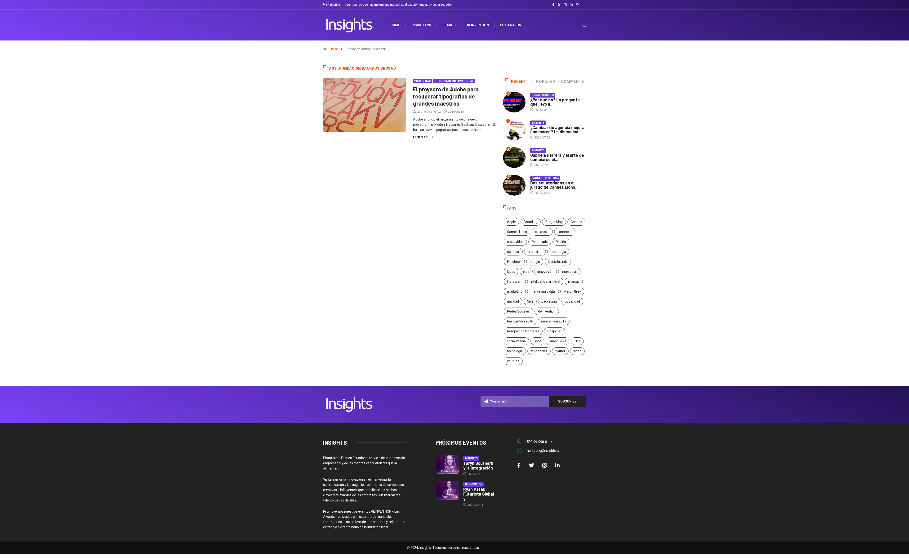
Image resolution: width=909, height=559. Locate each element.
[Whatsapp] (577, 5)
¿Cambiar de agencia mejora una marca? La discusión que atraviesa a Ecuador (398, 4)
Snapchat (554, 331)
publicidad (572, 301)
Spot (537, 341)
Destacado (540, 242)
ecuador (513, 252)
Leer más (420, 137)
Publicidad (422, 81)
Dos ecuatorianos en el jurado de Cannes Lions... (554, 185)
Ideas (511, 271)
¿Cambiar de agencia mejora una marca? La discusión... (557, 129)
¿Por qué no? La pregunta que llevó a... (555, 102)
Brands (449, 25)
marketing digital (543, 291)
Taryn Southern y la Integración (478, 465)
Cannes (576, 222)
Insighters (421, 25)
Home (334, 49)
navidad (513, 301)
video (577, 351)
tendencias (539, 351)
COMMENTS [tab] (572, 81)
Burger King (554, 222)
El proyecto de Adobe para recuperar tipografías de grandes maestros (446, 96)
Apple (511, 222)
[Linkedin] (571, 5)
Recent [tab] (518, 81)
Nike (530, 301)
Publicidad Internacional (454, 81)
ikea (526, 271)
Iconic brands (558, 262)
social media (516, 341)
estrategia (558, 252)
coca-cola (542, 232)
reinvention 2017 (553, 321)
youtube (513, 361)
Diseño (561, 242)
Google (535, 262)
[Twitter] (559, 4)
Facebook (514, 262)
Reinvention (478, 25)
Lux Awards (510, 25)
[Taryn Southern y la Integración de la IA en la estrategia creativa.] (447, 464)
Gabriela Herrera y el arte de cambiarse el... (557, 157)
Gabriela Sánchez (429, 111)
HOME (395, 25)
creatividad (515, 242)
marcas (573, 281)
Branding (530, 222)
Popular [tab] (545, 81)
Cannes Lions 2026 (545, 178)
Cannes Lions (517, 232)
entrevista (535, 252)
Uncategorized (542, 95)
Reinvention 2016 (520, 321)
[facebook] (553, 5)
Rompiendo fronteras (523, 331)
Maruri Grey (572, 291)
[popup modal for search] (578, 25)
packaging (549, 301)
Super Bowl (557, 341)
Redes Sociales (518, 311)
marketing (514, 291)
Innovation (569, 271)
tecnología (515, 351)
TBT (577, 341)
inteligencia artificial (545, 281)
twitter (560, 351)
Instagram (514, 281)
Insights (538, 122)
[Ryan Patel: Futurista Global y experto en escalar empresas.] (447, 490)
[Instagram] (565, 5)
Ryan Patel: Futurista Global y (478, 494)
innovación (545, 271)
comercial (564, 232)
